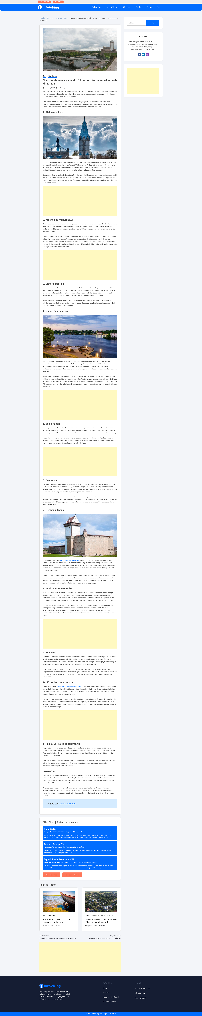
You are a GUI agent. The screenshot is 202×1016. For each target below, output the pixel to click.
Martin (58, 926)
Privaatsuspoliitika (110, 1001)
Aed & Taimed (113, 7)
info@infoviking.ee (142, 988)
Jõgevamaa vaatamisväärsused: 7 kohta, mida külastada (101, 920)
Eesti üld (51, 915)
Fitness (126, 7)
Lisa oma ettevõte (72, 875)
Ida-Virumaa (52, 76)
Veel (158, 7)
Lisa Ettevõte (44, 2)
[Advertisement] (80, 201)
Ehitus (149, 7)
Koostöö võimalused (111, 997)
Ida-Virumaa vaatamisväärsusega (70, 686)
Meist (105, 988)
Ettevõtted (58, 2)
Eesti (66, 18)
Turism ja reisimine (54, 18)
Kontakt (106, 992)
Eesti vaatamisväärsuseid (70, 560)
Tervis (138, 7)
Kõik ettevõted (51, 875)
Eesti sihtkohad (68, 803)
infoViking (61, 88)
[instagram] (147, 54)
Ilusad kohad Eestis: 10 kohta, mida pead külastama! (57, 920)
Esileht (42, 18)
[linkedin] (143, 54)
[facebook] (139, 54)
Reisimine (96, 7)
